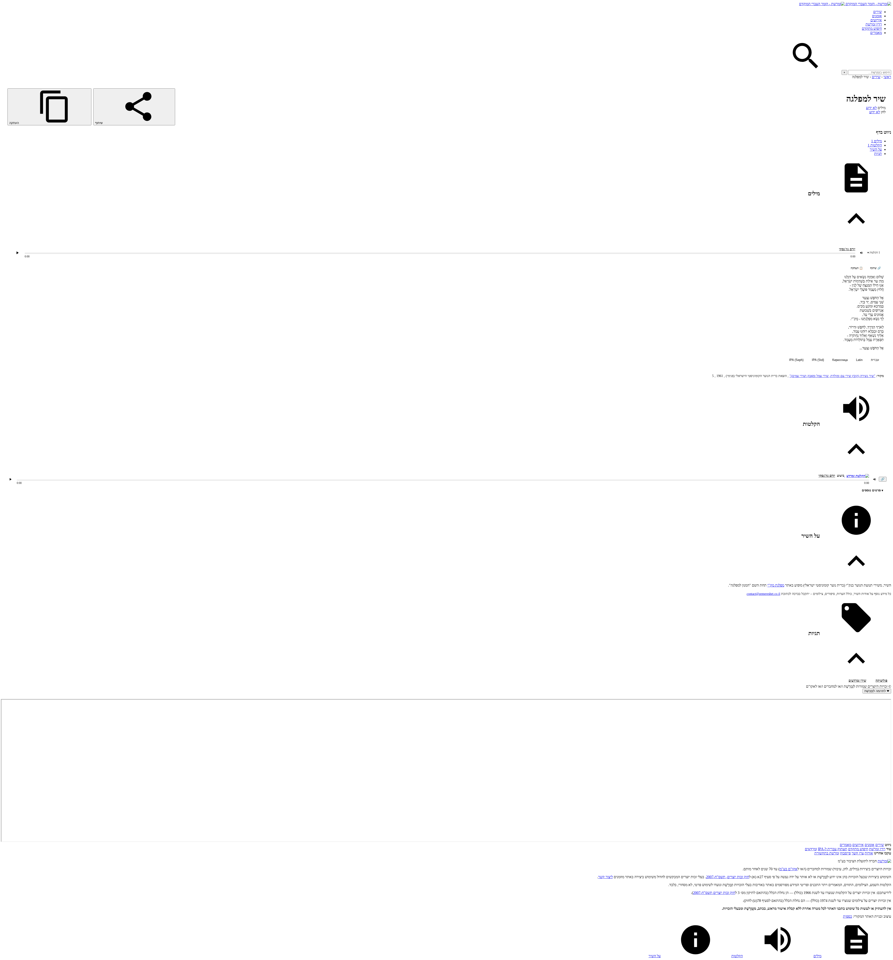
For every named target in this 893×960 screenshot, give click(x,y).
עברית (875, 360)
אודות (869, 853)
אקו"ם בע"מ (788, 869)
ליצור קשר (605, 877)
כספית (847, 916)
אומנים (877, 16)
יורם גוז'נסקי (847, 249)
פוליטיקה (881, 680)
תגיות (878, 154)
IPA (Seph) (796, 360)
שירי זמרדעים (857, 680)
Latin (859, 360)
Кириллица (840, 360)
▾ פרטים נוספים (872, 490)
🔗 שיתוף (875, 268)
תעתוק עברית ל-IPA (832, 849)
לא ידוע (871, 108)
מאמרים (876, 33)
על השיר (876, 149)
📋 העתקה (857, 268)
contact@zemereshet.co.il (763, 594)
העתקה (14, 123)
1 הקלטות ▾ (873, 252)
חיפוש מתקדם (872, 28)
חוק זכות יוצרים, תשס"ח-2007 (727, 877)
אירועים (876, 20)
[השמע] (10, 479)
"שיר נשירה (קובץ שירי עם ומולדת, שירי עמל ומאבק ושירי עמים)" (832, 376)
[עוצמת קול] (861, 253)
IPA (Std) (818, 360)
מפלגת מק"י (775, 585)
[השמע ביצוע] (17, 252)
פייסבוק (845, 853)
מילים (876, 141)
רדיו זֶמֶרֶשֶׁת (877, 849)
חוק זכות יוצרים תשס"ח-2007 (714, 893)
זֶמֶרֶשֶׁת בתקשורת (826, 853)
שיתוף (99, 123)
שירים (877, 12)
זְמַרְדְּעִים (811, 849)
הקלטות (875, 145)
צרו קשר (858, 853)
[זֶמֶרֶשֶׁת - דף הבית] (884, 861)
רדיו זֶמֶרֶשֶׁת (874, 24)
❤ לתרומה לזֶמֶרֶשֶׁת (876, 691)
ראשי (887, 77)
